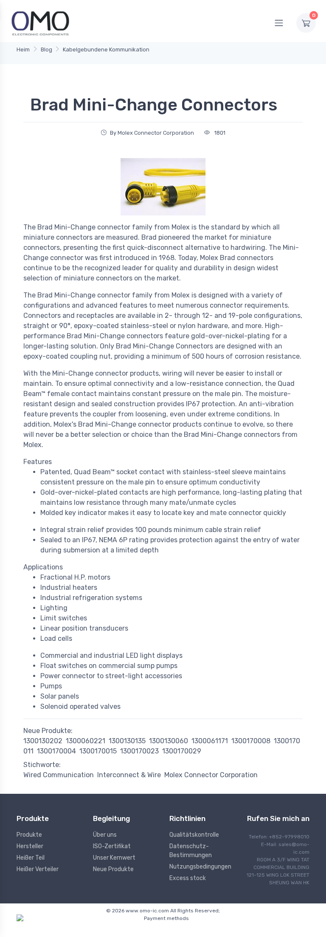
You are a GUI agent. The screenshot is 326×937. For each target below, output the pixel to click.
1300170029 (181, 751)
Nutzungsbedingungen (200, 866)
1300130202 (42, 741)
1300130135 (127, 741)
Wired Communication (58, 775)
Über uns (105, 834)
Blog (46, 49)
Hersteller (30, 846)
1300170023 (139, 751)
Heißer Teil (31, 857)
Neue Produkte (113, 869)
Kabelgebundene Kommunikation (106, 49)
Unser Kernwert (114, 857)
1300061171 (209, 741)
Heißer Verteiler (38, 869)
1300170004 (56, 751)
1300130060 (168, 741)
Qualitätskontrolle (194, 834)
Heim (23, 49)
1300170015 (98, 751)
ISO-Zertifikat (112, 846)
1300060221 (85, 741)
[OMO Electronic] (40, 22)
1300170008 (250, 741)
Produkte (29, 834)
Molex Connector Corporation (211, 775)
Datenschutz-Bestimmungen (190, 851)
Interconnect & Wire (129, 775)
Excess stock (187, 878)
